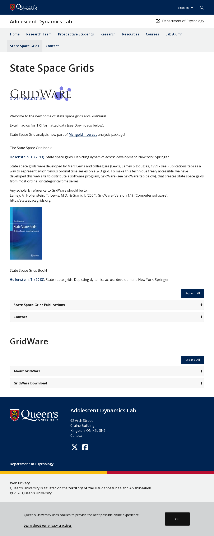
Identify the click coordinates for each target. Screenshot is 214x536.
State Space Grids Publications (39, 305)
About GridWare (27, 371)
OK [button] (177, 519)
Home (15, 34)
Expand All (193, 293)
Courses (152, 34)
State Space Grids (24, 46)
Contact (52, 46)
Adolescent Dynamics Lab (41, 21)
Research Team (38, 34)
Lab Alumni (174, 34)
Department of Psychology (183, 21)
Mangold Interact (83, 134)
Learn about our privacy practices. (48, 525)
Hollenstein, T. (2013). (27, 157)
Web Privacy (20, 483)
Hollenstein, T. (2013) (27, 279)
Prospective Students (76, 34)
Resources (130, 34)
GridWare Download (30, 383)
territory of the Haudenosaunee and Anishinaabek (109, 488)
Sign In (184, 7)
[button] (200, 7)
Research (108, 34)
